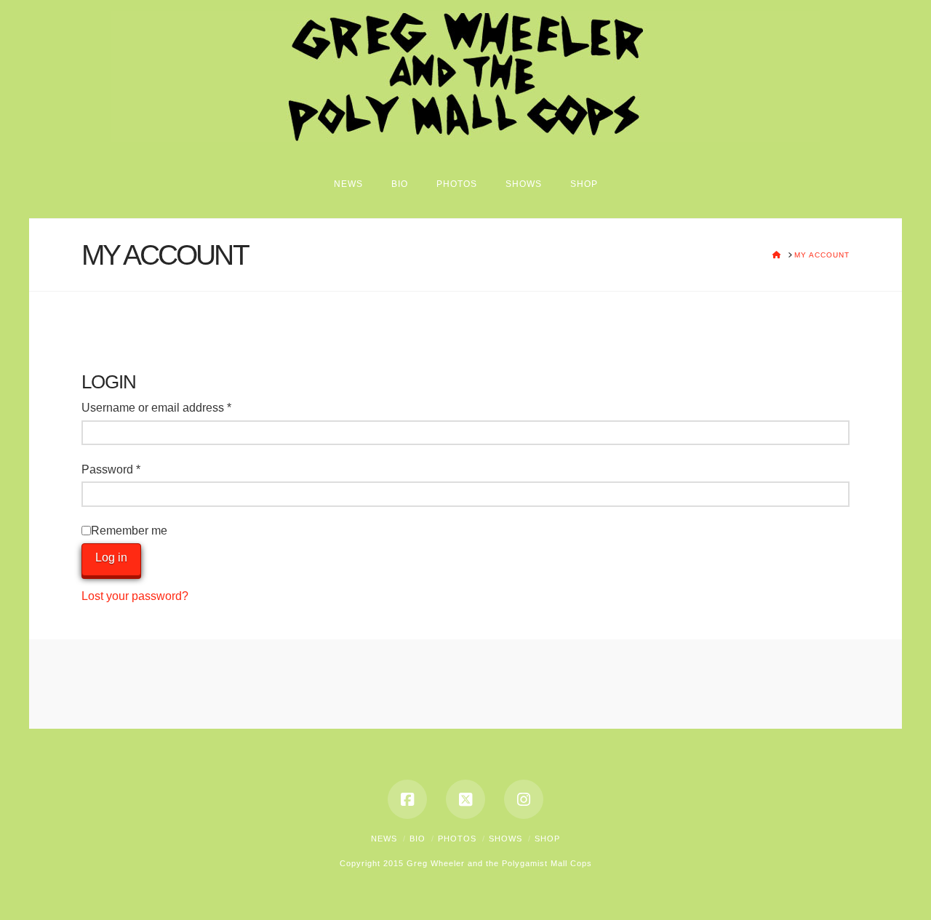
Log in (111, 557)
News (384, 838)
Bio (417, 838)
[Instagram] (523, 799)
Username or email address (180, 407)
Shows (505, 838)
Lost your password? (134, 596)
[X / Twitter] (465, 799)
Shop (547, 838)
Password (134, 469)
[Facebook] (407, 799)
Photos (457, 838)
